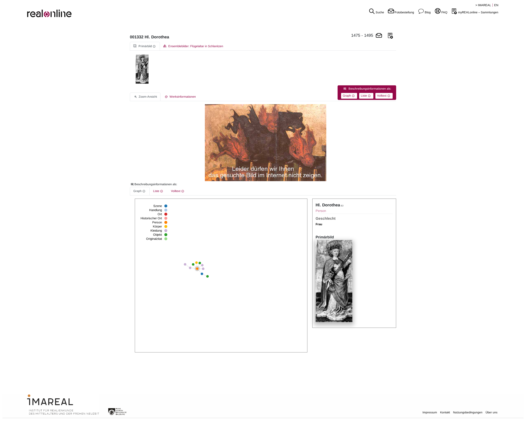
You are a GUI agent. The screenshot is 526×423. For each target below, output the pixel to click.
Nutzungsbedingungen (467, 412)
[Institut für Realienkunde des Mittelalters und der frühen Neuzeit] (63, 404)
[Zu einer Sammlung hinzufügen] (390, 36)
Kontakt (445, 412)
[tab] (145, 46)
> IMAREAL (483, 5)
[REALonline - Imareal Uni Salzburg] (87, 10)
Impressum (429, 412)
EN (496, 5)
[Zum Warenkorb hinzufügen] (379, 36)
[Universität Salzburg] (117, 411)
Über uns (491, 412)
